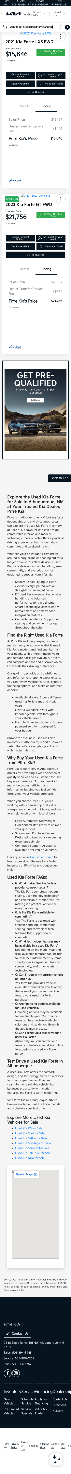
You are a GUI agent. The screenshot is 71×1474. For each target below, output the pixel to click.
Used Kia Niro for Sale (30, 1158)
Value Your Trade (54, 83)
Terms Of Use (24, 1446)
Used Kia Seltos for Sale (31, 1138)
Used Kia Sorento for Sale (32, 1148)
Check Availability (20, 83)
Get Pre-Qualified (36, 92)
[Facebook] (8, 1373)
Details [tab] (24, 106)
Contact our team (41, 857)
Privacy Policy (15, 1446)
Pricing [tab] (46, 106)
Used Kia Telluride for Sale (33, 1153)
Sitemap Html (44, 1446)
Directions (59, 1405)
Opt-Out (63, 1446)
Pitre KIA (6, 1446)
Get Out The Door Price (53, 52)
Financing (44, 1391)
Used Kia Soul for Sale (30, 1133)
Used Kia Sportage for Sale (33, 1143)
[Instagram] (16, 1373)
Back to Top (59, 478)
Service (28, 1391)
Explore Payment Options (20, 75)
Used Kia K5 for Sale (28, 1128)
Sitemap (33, 1445)
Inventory (12, 1391)
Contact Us (19, 1334)
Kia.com (58, 1410)
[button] (61, 36)
